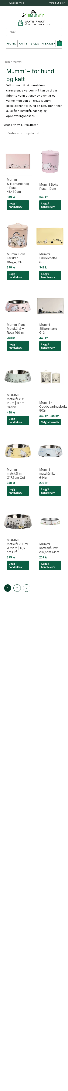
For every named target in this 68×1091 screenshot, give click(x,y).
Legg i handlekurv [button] (15, 205)
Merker (49, 43)
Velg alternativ (50, 422)
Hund (12, 43)
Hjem (6, 61)
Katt (23, 43)
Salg (34, 43)
